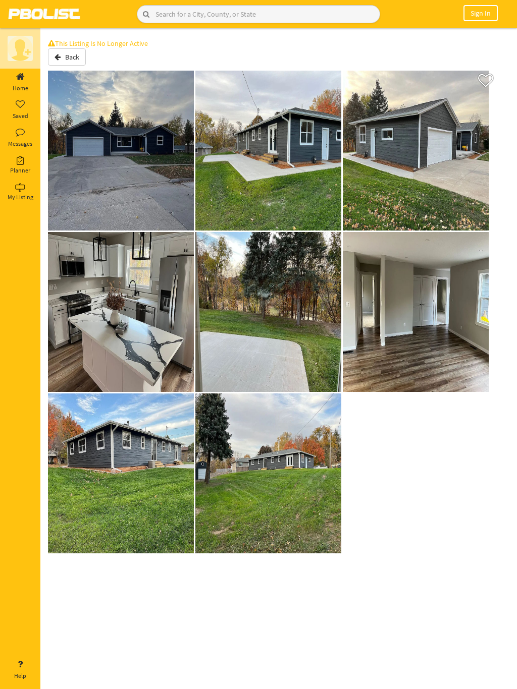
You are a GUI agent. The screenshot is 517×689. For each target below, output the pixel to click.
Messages (20, 143)
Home (20, 88)
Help (20, 675)
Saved (20, 116)
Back (70, 57)
